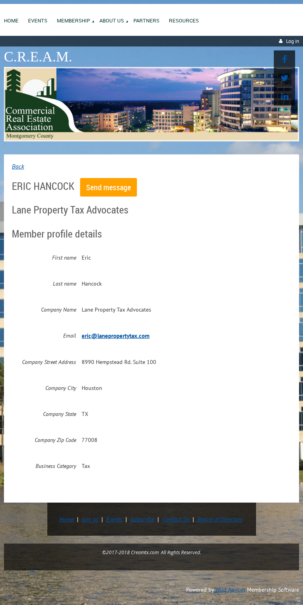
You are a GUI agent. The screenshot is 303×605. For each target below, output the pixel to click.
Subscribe (142, 519)
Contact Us (175, 519)
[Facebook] (284, 59)
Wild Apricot (230, 589)
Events (114, 519)
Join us (90, 519)
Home (66, 519)
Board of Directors (220, 519)
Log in (292, 41)
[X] (284, 78)
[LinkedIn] (284, 96)
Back (18, 166)
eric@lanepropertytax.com (116, 336)
